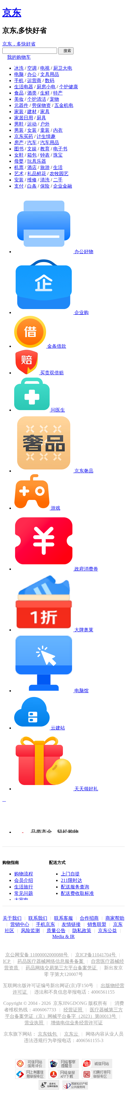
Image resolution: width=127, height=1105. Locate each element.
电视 (45, 68)
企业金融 (62, 185)
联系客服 (63, 918)
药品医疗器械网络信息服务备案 (51, 961)
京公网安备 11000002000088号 (37, 954)
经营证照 (74, 1009)
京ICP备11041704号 (96, 954)
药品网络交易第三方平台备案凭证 (62, 967)
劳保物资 (41, 105)
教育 (45, 148)
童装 (45, 130)
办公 (32, 74)
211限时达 (71, 880)
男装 (19, 130)
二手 (58, 179)
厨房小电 (46, 86)
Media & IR (63, 936)
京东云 (71, 1033)
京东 (11, 12)
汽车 (32, 142)
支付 (19, 185)
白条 (32, 185)
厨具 (41, 117)
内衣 (58, 130)
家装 (19, 111)
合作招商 (89, 918)
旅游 (45, 167)
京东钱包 (48, 1033)
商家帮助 (114, 918)
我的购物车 (19, 57)
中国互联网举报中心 (30, 1074)
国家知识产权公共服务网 (75, 1085)
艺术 (19, 173)
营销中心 (19, 924)
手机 (19, 80)
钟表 (45, 154)
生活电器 (23, 86)
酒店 (32, 167)
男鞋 (19, 123)
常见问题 (23, 893)
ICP (7, 961)
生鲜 (45, 92)
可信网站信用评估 (30, 1063)
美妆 (19, 99)
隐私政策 (81, 930)
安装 (19, 179)
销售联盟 (96, 924)
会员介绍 (23, 880)
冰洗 (19, 68)
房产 (19, 142)
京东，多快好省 (18, 43)
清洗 (45, 179)
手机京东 (45, 924)
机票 (19, 167)
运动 (32, 123)
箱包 (32, 154)
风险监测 (30, 930)
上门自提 (70, 873)
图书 (19, 148)
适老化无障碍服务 (49, 1085)
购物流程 (23, 873)
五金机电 (63, 105)
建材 (32, 111)
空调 (32, 68)
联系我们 (37, 918)
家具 (45, 111)
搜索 (66, 50)
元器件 (21, 105)
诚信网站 (97, 1063)
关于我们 (12, 918)
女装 (32, 130)
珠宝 (58, 154)
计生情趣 (46, 136)
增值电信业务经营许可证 (77, 1022)
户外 (45, 123)
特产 (58, 92)
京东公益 (107, 930)
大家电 (21, 899)
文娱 (32, 148)
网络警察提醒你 (63, 1063)
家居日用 (23, 117)
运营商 (34, 80)
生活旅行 (23, 886)
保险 (45, 185)
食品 (19, 92)
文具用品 (49, 74)
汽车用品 (49, 142)
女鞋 (19, 154)
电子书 (60, 148)
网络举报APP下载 (63, 1074)
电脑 (19, 74)
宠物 (54, 99)
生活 (58, 167)
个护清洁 (36, 99)
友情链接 (71, 924)
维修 (32, 179)
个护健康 (68, 86)
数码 (49, 80)
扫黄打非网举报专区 (97, 1074)
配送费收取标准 (77, 893)
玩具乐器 (36, 161)
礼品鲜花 (36, 173)
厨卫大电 (62, 68)
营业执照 (35, 1022)
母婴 (19, 161)
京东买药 (23, 136)
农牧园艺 (59, 173)
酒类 (32, 92)
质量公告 (56, 930)
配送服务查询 (75, 886)
